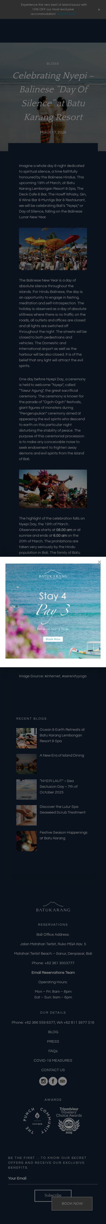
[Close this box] (99, 562)
